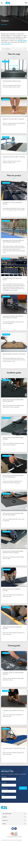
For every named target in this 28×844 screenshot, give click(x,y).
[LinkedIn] (15, 828)
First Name (4, 776)
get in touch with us (6, 44)
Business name (5, 789)
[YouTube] (12, 828)
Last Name (4, 782)
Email (3, 795)
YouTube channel (22, 40)
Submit (23, 788)
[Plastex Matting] (8, 3)
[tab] (14, 813)
